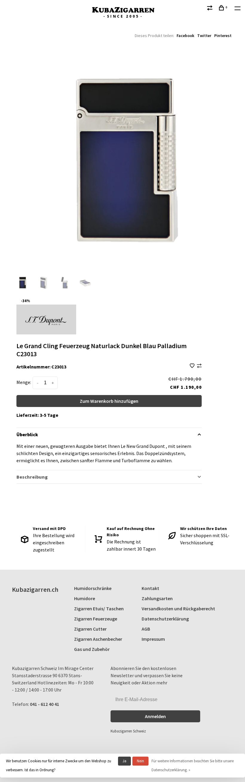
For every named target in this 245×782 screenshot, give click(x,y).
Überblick (27, 434)
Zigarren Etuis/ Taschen (99, 609)
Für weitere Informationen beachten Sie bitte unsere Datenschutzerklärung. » (192, 765)
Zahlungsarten (157, 598)
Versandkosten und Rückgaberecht (178, 609)
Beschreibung (32, 477)
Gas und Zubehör (92, 649)
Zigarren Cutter (90, 629)
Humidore (84, 598)
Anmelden (155, 716)
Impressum (153, 639)
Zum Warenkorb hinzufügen (109, 401)
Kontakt (150, 588)
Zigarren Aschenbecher (98, 639)
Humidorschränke (92, 588)
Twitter (204, 35)
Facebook (185, 35)
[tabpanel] (122, 159)
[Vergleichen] (210, 8)
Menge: (23, 382)
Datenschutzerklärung (165, 619)
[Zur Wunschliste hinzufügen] (192, 366)
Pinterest (223, 35)
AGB (146, 629)
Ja (124, 760)
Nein (140, 760)
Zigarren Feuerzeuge (95, 619)
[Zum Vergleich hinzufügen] (199, 366)
